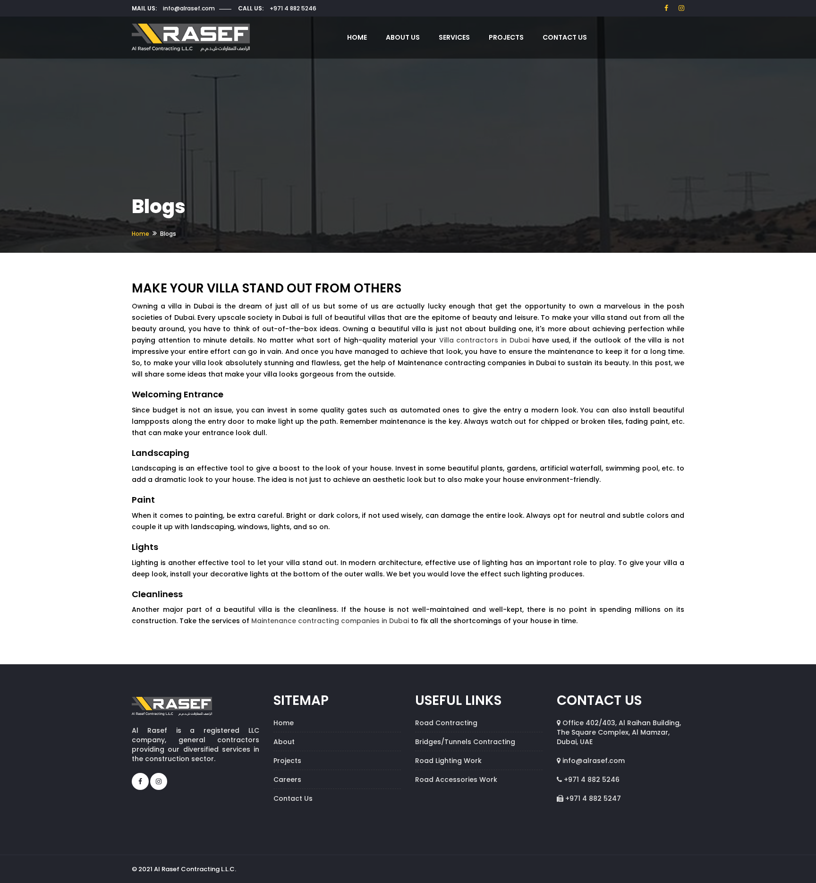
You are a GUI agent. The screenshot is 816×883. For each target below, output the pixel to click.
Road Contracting (446, 723)
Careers (287, 779)
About (284, 741)
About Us (403, 37)
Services (454, 37)
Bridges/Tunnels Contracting (465, 741)
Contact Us (565, 37)
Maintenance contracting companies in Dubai (330, 621)
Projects (506, 37)
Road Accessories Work (456, 779)
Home (357, 37)
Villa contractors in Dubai (484, 340)
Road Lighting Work (448, 760)
